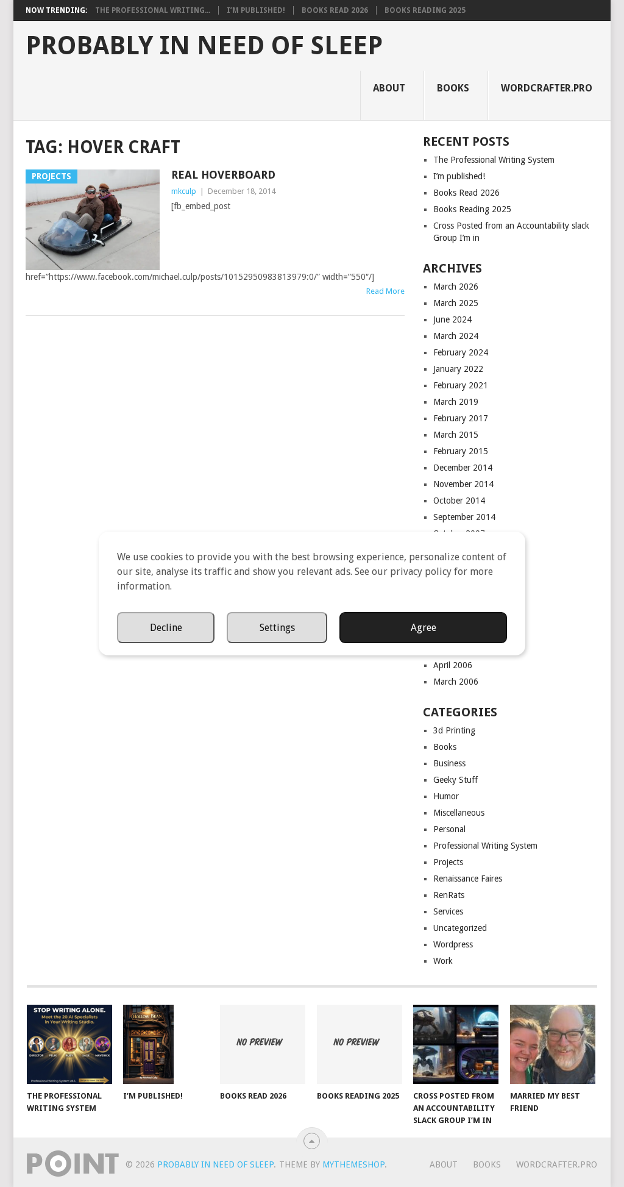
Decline (166, 627)
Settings (277, 627)
